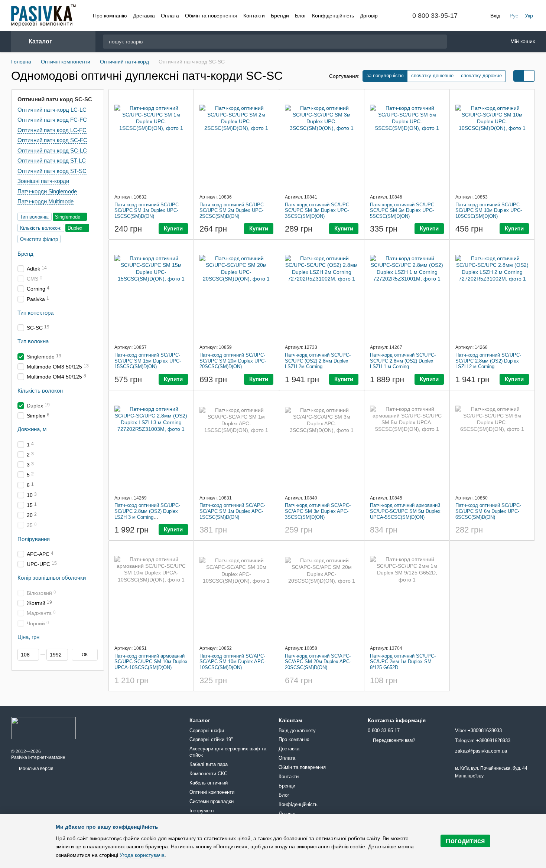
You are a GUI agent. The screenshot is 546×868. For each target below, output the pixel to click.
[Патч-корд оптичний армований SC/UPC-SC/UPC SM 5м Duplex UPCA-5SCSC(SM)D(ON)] (407, 442)
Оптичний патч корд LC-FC (52, 130)
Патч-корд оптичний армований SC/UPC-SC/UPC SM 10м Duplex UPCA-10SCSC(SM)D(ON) (151, 661)
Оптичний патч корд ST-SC (52, 170)
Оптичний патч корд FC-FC (52, 120)
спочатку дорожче (481, 75)
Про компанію (110, 16)
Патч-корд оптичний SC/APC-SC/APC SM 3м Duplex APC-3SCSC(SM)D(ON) (318, 511)
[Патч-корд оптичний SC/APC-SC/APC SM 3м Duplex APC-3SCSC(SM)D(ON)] (322, 442)
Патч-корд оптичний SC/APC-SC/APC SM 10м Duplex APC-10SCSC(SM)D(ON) (232, 661)
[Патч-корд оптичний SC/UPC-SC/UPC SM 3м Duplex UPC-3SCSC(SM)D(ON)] (322, 141)
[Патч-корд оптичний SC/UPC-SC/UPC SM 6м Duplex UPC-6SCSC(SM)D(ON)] (492, 442)
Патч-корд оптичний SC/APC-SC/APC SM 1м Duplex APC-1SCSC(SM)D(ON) (232, 511)
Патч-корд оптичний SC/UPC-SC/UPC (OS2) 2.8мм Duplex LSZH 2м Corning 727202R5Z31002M (318, 363)
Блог (300, 16)
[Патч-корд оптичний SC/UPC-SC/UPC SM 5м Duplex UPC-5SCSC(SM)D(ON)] (407, 141)
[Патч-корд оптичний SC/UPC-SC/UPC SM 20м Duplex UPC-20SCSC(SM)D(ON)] (236, 291)
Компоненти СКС (208, 773)
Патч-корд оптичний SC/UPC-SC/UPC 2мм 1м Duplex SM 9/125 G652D (403, 661)
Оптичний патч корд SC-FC (52, 140)
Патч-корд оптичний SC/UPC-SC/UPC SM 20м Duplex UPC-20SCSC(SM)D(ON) (232, 360)
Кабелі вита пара (208, 764)
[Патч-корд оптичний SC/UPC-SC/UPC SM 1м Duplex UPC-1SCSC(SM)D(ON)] (151, 141)
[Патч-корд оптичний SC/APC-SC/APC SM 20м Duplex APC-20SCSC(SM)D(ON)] (322, 592)
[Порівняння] (481, 41)
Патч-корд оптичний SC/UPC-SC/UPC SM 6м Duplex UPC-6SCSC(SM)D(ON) (488, 511)
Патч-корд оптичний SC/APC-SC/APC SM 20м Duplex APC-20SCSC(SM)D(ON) (318, 661)
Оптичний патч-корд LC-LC (52, 109)
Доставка (144, 16)
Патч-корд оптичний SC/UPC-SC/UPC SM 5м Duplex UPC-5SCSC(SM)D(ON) (403, 210)
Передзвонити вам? (394, 740)
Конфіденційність (333, 16)
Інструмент (201, 810)
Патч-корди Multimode (45, 201)
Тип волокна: (34, 216)
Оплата (170, 16)
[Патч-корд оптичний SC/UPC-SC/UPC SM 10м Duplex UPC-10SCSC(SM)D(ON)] (492, 141)
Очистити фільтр (39, 239)
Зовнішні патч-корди (43, 181)
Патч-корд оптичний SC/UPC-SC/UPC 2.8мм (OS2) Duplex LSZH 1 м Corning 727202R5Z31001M (403, 363)
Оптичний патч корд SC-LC (52, 150)
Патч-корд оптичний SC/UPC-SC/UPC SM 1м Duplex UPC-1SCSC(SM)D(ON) (147, 210)
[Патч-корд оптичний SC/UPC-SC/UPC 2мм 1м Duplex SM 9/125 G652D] (407, 592)
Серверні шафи (206, 730)
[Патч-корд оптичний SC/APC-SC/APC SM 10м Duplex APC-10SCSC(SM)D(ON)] (236, 592)
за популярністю (385, 75)
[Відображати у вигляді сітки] (519, 76)
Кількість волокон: (41, 227)
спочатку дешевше (432, 75)
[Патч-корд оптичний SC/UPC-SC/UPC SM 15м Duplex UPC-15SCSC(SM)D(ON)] (151, 291)
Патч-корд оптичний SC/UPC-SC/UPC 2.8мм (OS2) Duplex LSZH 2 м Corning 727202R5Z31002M (488, 363)
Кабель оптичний (208, 783)
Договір (369, 16)
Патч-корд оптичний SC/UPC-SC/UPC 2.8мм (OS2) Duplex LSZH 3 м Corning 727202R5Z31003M (147, 513)
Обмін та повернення (211, 16)
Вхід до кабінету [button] (297, 730)
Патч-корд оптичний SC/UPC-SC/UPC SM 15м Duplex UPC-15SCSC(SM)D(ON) (147, 360)
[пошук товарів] (441, 42)
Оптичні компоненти (211, 792)
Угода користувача (142, 855)
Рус (514, 16)
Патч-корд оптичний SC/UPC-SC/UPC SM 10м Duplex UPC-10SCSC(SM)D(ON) (488, 210)
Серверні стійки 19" (211, 739)
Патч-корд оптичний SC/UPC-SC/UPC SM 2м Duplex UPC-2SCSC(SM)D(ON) (232, 210)
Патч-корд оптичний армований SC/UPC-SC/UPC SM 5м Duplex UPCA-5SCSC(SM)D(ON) (405, 511)
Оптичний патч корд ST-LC (51, 160)
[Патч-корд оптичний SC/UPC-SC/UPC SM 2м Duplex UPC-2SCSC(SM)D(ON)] (236, 141)
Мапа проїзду (469, 776)
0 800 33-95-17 (435, 15)
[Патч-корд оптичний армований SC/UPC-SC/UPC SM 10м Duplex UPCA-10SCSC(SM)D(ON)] (151, 592)
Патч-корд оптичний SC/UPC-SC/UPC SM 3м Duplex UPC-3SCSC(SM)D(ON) (318, 210)
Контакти (254, 16)
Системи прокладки (211, 801)
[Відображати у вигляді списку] (529, 76)
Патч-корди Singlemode (47, 191)
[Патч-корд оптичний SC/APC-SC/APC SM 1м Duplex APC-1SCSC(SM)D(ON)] (236, 442)
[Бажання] (462, 42)
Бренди (280, 16)
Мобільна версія (35, 768)
